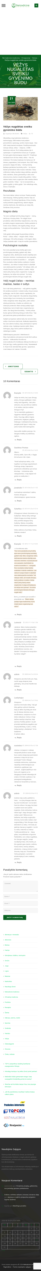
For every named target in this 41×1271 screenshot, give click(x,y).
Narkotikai (8, 981)
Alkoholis (8, 940)
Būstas (7, 945)
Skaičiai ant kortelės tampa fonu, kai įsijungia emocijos (20, 1085)
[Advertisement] (20, 33)
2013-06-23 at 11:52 (31, 487)
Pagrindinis (7, 1267)
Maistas (7, 976)
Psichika (7, 1002)
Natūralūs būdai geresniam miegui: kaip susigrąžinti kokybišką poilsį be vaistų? (18, 1078)
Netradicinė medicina (12, 992)
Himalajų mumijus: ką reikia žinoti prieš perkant (21, 1071)
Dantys (7, 950)
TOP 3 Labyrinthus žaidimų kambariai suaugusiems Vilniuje (17, 1065)
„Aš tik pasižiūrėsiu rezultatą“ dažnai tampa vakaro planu (20, 1093)
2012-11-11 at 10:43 (31, 544)
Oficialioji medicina (11, 997)
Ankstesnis (13, 367)
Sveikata (8, 1028)
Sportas (7, 1023)
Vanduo (7, 1033)
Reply (19, 440)
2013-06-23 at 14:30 (31, 393)
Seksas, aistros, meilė (12, 1018)
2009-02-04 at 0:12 (31, 793)
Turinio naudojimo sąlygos (22, 1267)
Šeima (7, 1012)
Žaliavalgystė (9, 1044)
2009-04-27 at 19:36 (31, 700)
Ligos (7, 971)
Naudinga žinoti (10, 986)
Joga (6, 966)
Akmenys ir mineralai (12, 934)
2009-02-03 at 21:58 (31, 745)
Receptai (8, 1007)
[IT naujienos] (14, 1111)
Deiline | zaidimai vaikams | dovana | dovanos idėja (21, 1195)
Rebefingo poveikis (19, 1206)
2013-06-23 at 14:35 (31, 450)
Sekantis (28, 372)
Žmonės (7, 1049)
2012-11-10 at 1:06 (31, 622)
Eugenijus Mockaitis (12, 133)
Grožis (7, 960)
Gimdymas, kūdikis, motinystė (15, 955)
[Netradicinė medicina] (20, 5)
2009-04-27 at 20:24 (31, 674)
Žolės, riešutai (10, 1054)
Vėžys (25, 133)
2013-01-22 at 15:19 (31, 509)
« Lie (3, 1250)
